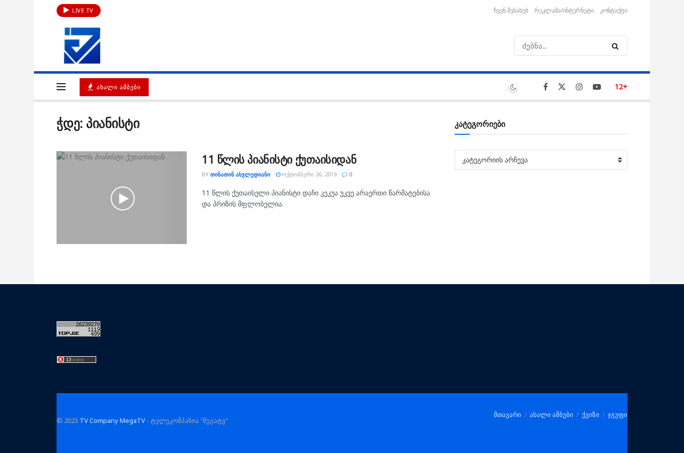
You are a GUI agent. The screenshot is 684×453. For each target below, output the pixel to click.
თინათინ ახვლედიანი (240, 174)
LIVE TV (82, 10)
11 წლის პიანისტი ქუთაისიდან (279, 158)
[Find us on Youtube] (597, 87)
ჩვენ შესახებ (511, 10)
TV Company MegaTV (112, 420)
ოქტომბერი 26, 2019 (308, 174)
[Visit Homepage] (82, 45)
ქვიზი (590, 414)
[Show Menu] (61, 86)
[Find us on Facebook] (545, 87)
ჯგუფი (617, 414)
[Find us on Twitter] (562, 87)
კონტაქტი (613, 10)
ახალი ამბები (118, 87)
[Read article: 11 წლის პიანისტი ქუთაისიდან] (122, 198)
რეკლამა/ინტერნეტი (564, 10)
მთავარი (507, 414)
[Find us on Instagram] (579, 87)
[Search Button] (617, 46)
